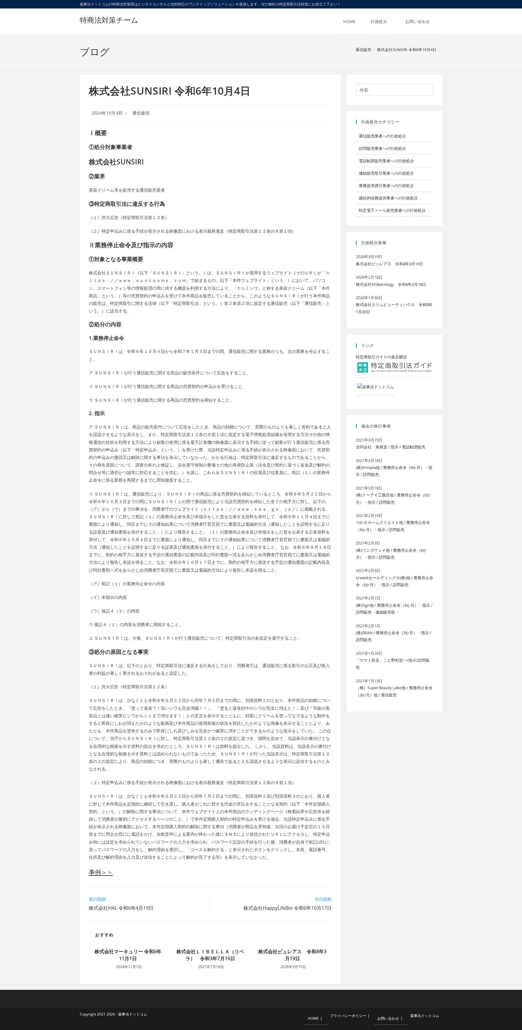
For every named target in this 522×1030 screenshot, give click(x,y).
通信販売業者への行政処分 (382, 136)
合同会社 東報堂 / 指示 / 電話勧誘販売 (390, 447)
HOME (313, 1018)
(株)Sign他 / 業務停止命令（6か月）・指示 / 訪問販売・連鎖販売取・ (394, 608)
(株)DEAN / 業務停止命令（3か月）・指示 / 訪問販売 (393, 636)
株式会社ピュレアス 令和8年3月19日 (292, 954)
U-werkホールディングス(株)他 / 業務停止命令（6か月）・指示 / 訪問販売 (394, 581)
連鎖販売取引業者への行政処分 (386, 173)
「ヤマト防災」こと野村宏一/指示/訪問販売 (393, 663)
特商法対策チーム (109, 20)
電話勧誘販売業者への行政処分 (386, 160)
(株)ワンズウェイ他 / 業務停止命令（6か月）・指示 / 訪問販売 (391, 553)
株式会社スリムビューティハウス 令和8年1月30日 (394, 308)
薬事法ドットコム (424, 1015)
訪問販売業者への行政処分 (382, 148)
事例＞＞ (101, 872)
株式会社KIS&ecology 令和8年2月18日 (391, 284)
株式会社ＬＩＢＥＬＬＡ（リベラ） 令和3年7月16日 (210, 954)
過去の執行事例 (376, 426)
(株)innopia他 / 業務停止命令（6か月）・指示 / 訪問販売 (394, 471)
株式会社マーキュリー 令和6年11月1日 (128, 954)
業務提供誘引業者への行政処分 (386, 185)
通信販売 (141, 113)
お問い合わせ (388, 1018)
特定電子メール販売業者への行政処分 (392, 210)
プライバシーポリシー (348, 1015)
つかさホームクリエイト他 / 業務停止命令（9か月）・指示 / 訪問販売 (393, 526)
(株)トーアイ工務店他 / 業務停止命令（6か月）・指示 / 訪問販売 (393, 498)
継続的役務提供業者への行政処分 (388, 198)
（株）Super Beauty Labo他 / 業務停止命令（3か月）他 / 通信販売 (394, 691)
